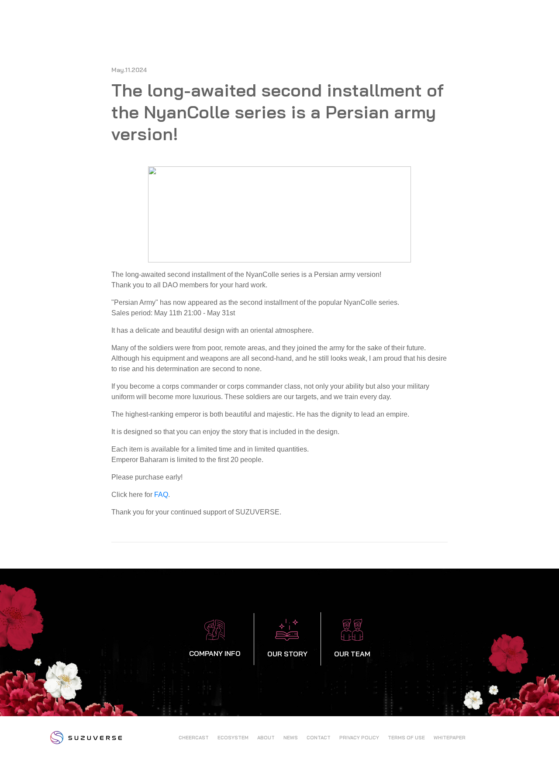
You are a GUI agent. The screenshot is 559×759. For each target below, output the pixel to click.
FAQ (161, 494)
